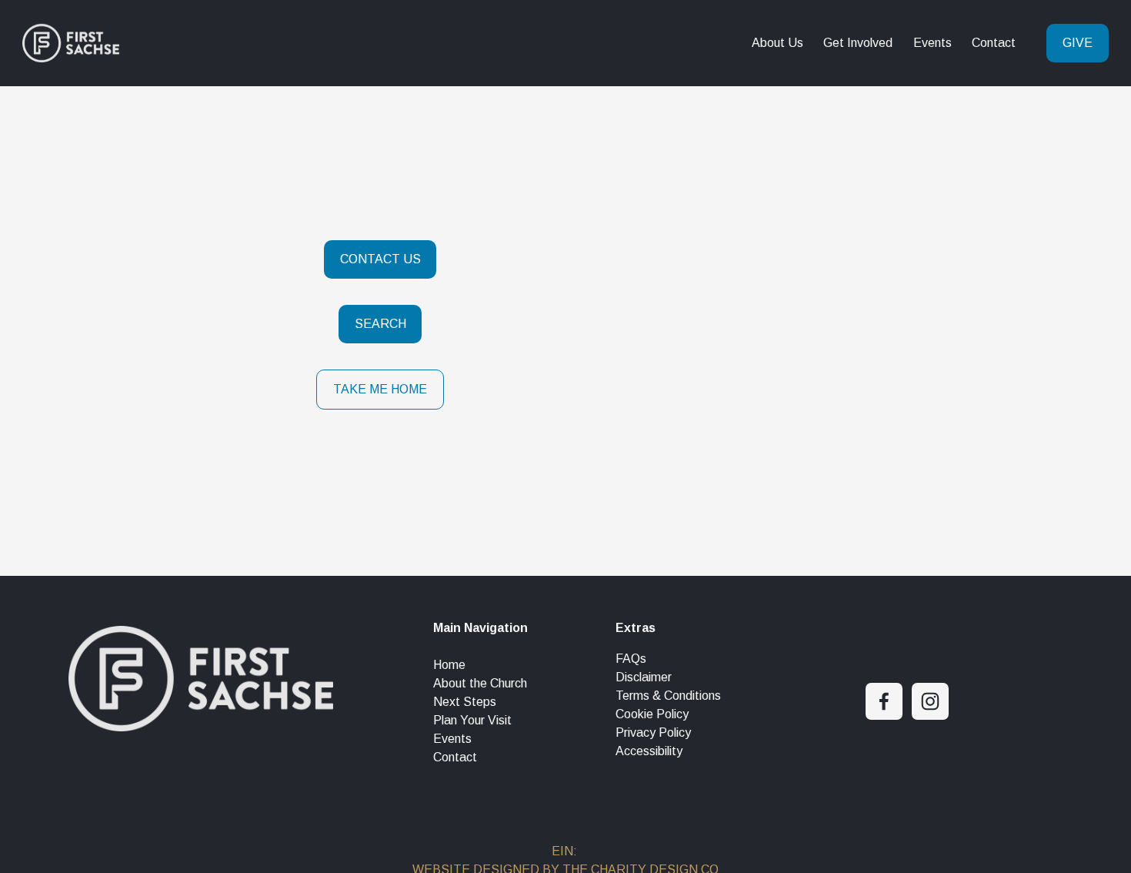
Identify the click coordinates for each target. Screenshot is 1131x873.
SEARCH (380, 323)
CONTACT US (380, 259)
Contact (994, 42)
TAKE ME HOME (380, 389)
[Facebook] (884, 701)
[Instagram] (930, 701)
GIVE (1078, 42)
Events (932, 42)
